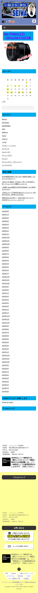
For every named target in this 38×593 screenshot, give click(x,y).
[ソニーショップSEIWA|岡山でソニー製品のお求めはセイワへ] (19, 10)
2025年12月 (6, 237)
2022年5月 (5, 378)
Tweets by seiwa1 (7, 402)
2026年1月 (5, 234)
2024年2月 (5, 309)
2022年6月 (5, 375)
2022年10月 (6, 362)
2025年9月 (5, 247)
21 (23, 92)
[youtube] (10, 22)
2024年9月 (5, 286)
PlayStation (5, 122)
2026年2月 (5, 231)
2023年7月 (5, 332)
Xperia (4, 136)
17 (8, 92)
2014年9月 (5, 391)
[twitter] (3, 22)
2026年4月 (5, 224)
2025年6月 (5, 257)
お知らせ (5, 139)
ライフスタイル (7, 165)
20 (19, 92)
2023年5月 (5, 339)
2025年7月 (5, 254)
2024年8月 (5, 290)
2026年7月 (5, 214)
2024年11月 (5, 280)
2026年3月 (5, 228)
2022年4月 (5, 381)
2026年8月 (5, 211)
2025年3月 (5, 267)
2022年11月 (5, 358)
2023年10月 (6, 323)
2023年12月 (6, 316)
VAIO (3, 129)
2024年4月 (5, 303)
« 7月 (3, 101)
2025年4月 (5, 264)
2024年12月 (6, 277)
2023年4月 (5, 342)
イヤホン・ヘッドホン (9, 145)
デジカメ (5, 158)
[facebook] (6, 22)
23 (30, 92)
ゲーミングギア (7, 155)
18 (11, 92)
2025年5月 (5, 260)
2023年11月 (5, 319)
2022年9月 (5, 365)
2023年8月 (5, 329)
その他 (4, 142)
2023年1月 (5, 352)
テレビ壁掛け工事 (14, 578)
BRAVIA (4, 119)
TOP (6, 573)
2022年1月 (5, 388)
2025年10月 (6, 244)
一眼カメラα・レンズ (26, 573)
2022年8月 (5, 368)
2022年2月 (5, 385)
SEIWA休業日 (6, 126)
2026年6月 (5, 218)
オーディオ (5, 149)
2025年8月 (5, 250)
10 (8, 89)
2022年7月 (5, 372)
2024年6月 (5, 296)
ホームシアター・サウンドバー (12, 162)
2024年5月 (5, 300)
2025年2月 (5, 270)
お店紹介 (26, 578)
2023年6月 (5, 336)
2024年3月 (5, 306)
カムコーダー (6, 152)
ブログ (28, 576)
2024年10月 (6, 283)
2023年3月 (5, 345)
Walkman (5, 132)
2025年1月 (5, 273)
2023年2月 (5, 349)
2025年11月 (5, 241)
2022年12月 (6, 355)
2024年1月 (5, 313)
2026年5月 (5, 221)
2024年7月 (5, 293)
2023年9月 (5, 326)
